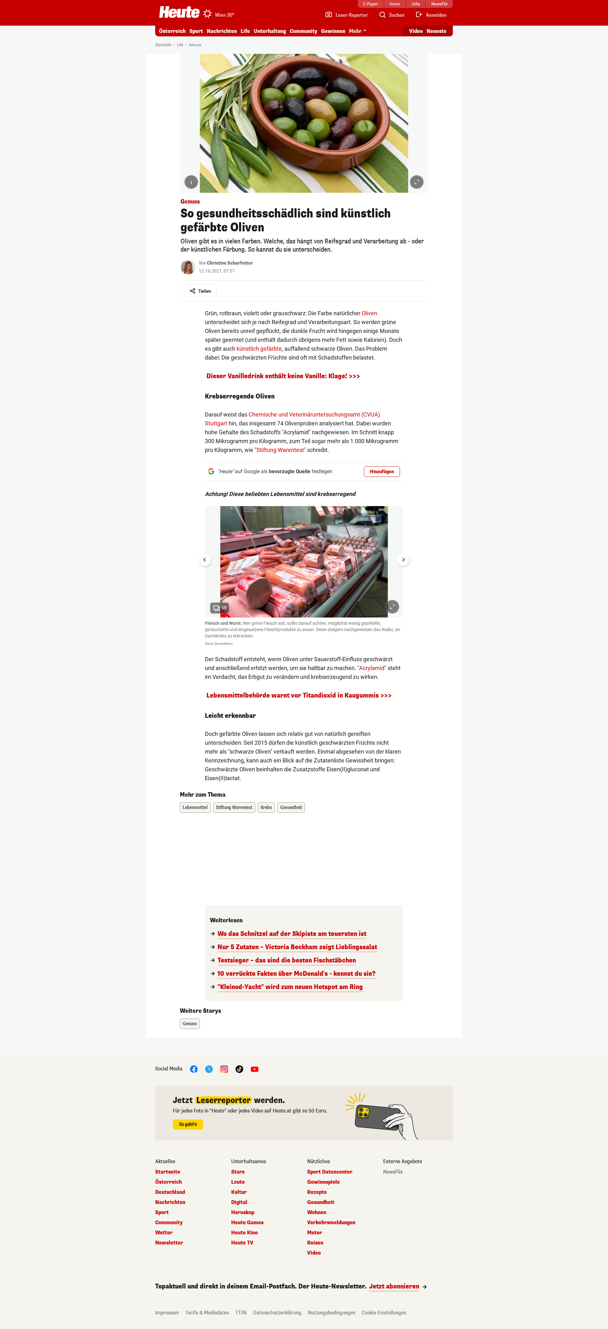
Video (416, 31)
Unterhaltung (270, 31)
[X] (209, 1069)
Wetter (164, 1233)
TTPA (241, 1312)
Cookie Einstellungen (384, 1312)
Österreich (172, 31)
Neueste (436, 31)
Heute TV (242, 1243)
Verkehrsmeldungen (331, 1222)
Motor (314, 1233)
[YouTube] (254, 1069)
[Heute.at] (179, 12)
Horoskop (242, 1212)
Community (303, 31)
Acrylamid (371, 668)
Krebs (266, 808)
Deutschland (170, 1192)
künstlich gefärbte (259, 348)
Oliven (369, 313)
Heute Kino (244, 1233)
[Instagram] (224, 1069)
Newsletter (169, 1243)
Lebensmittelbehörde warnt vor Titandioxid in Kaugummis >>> (299, 695)
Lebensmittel (195, 808)
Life (245, 31)
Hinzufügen (382, 472)
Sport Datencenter (329, 1172)
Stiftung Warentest (280, 450)
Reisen (315, 1243)
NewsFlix (393, 1172)
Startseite (163, 45)
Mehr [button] (355, 31)
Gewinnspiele (323, 1182)
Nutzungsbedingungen (331, 1312)
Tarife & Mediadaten (207, 1312)
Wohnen (316, 1212)
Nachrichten (170, 1202)
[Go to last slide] (205, 560)
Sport (196, 31)
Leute (238, 1182)
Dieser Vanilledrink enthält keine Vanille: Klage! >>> (282, 376)
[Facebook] (194, 1069)
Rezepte (317, 1192)
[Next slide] (403, 560)
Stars (237, 1172)
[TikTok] (239, 1069)
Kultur (239, 1192)
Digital (239, 1202)
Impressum (167, 1312)
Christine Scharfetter (230, 263)
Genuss (195, 45)
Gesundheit (291, 808)
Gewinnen (333, 31)
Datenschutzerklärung (277, 1312)
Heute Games (247, 1222)
